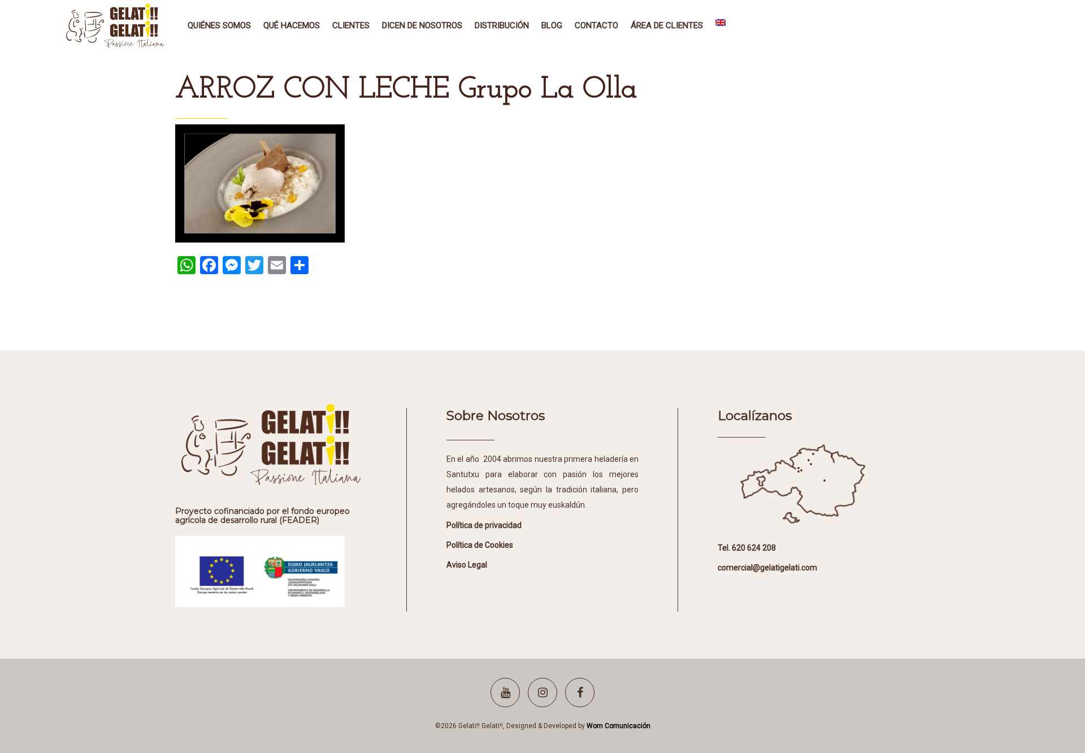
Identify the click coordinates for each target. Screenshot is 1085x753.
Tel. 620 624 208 (747, 547)
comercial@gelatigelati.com (767, 567)
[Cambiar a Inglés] (720, 25)
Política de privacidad (484, 525)
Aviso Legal (466, 564)
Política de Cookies (479, 544)
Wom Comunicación (618, 726)
